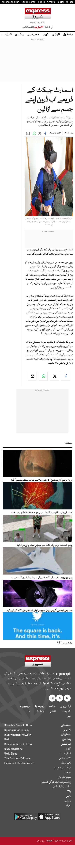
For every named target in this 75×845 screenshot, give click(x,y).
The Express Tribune (17, 758)
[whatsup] (43, 376)
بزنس (68, 796)
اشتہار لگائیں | (28, 27)
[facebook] (65, 376)
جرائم (68, 806)
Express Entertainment (19, 763)
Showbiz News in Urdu (18, 725)
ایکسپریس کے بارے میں (65, 711)
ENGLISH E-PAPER (46, 2)
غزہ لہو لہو (66, 735)
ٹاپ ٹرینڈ (66, 763)
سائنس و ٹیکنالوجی (61, 787)
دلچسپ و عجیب (62, 768)
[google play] (25, 818)
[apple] (49, 818)
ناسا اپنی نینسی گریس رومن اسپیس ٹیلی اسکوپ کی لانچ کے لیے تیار (39, 610)
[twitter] (54, 376)
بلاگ (68, 791)
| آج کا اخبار (47, 27)
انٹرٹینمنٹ (65, 754)
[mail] (32, 376)
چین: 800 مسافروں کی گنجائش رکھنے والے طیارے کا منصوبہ (41, 578)
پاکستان (19, 35)
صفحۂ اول (68, 35)
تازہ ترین (56, 35)
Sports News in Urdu (16, 730)
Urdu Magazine (13, 749)
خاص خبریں (33, 35)
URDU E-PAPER (29, 2)
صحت (67, 772)
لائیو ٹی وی (38, 27)
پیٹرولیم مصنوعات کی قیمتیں (56, 782)
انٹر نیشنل (66, 744)
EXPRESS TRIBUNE (10, 2)
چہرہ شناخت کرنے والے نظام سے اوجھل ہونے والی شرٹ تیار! (44, 545)
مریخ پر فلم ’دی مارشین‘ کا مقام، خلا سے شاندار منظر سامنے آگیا (41, 480)
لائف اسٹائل (65, 758)
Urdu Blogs (10, 754)
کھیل (45, 35)
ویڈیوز (68, 801)
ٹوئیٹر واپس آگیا (64, 643)
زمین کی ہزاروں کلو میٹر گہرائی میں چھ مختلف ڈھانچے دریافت (41, 513)
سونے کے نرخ (64, 777)
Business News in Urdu (18, 744)
